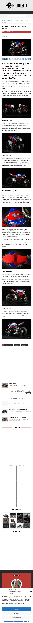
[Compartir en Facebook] (3, 59)
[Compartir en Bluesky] (27, 59)
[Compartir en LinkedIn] (8, 59)
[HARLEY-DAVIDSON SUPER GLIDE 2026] (26, 520)
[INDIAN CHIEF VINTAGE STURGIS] (6, 515)
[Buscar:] (16, 16)
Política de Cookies (8, 621)
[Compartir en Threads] (30, 59)
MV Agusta (9, 81)
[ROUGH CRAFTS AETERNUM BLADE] (26, 525)
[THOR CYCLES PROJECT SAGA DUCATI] (5, 419)
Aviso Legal (26, 621)
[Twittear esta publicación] (5, 59)
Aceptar (16, 609)
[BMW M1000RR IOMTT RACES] (13, 525)
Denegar (16, 613)
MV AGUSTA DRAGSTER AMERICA (18, 409)
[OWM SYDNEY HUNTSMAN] (20, 525)
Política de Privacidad (18, 621)
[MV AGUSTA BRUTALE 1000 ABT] (20, 520)
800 (11, 345)
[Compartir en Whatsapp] (19, 59)
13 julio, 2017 (6, 35)
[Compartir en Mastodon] (21, 59)
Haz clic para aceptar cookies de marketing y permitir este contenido (16, 487)
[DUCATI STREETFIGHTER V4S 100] (6, 525)
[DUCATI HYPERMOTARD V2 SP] (6, 520)
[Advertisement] (16, 364)
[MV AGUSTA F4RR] (5, 403)
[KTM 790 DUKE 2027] (13, 520)
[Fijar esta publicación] (11, 59)
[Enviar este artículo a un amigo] (13, 59)
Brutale (17, 345)
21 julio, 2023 (12, 411)
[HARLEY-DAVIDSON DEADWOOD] (20, 515)
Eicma (3, 316)
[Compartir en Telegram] (24, 59)
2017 (7, 345)
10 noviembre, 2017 (14, 419)
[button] (30, 591)
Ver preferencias (16, 617)
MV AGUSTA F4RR (13, 402)
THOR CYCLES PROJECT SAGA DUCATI (19, 417)
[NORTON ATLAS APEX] (26, 515)
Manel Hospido (14, 35)
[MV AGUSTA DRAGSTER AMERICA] (5, 411)
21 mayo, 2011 (13, 403)
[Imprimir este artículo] (16, 59)
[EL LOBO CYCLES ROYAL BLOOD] (13, 515)
